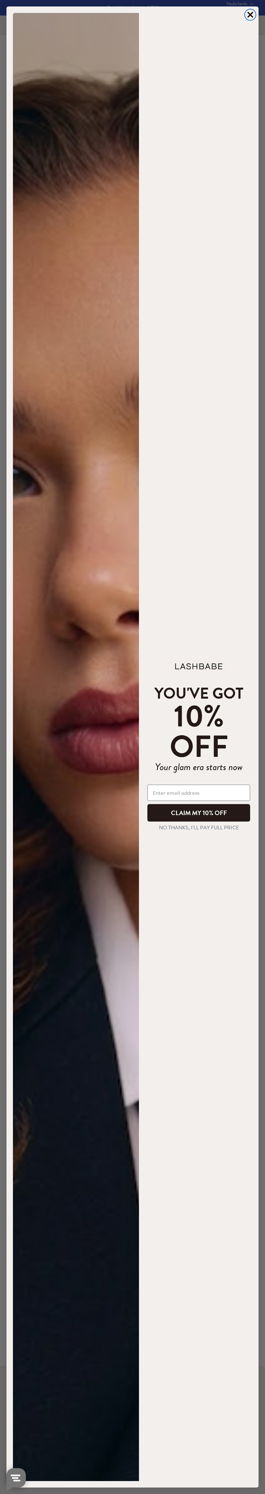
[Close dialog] (250, 14)
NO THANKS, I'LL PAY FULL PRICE (199, 828)
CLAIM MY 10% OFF (199, 813)
